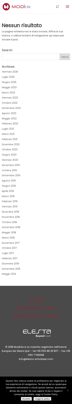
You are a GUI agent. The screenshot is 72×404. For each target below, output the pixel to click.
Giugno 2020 (9, 154)
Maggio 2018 (9, 232)
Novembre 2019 (11, 165)
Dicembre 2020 (11, 144)
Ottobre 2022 (9, 103)
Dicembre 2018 (10, 211)
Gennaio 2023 (10, 97)
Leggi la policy (42, 398)
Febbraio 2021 (9, 139)
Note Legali (36, 300)
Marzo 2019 (8, 196)
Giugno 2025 (9, 82)
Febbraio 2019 (10, 201)
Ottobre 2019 (9, 170)
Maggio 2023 (9, 87)
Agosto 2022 (9, 113)
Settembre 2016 (11, 269)
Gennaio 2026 (10, 71)
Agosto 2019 (9, 180)
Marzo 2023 (8, 92)
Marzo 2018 (8, 237)
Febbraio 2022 (10, 123)
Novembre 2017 (11, 243)
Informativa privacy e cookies (36, 308)
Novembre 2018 (11, 217)
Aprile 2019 (8, 191)
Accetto (26, 398)
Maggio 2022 (9, 118)
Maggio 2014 (9, 274)
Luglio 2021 (8, 128)
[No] (67, 390)
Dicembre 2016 (10, 263)
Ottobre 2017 (9, 248)
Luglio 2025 (8, 77)
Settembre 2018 (11, 227)
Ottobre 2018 (9, 222)
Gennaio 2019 (9, 206)
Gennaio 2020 (10, 160)
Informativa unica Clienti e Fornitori (36, 316)
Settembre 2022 (11, 108)
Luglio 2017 (8, 253)
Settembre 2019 (11, 175)
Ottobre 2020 (10, 149)
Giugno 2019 (9, 186)
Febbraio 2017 (10, 258)
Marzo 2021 (8, 134)
